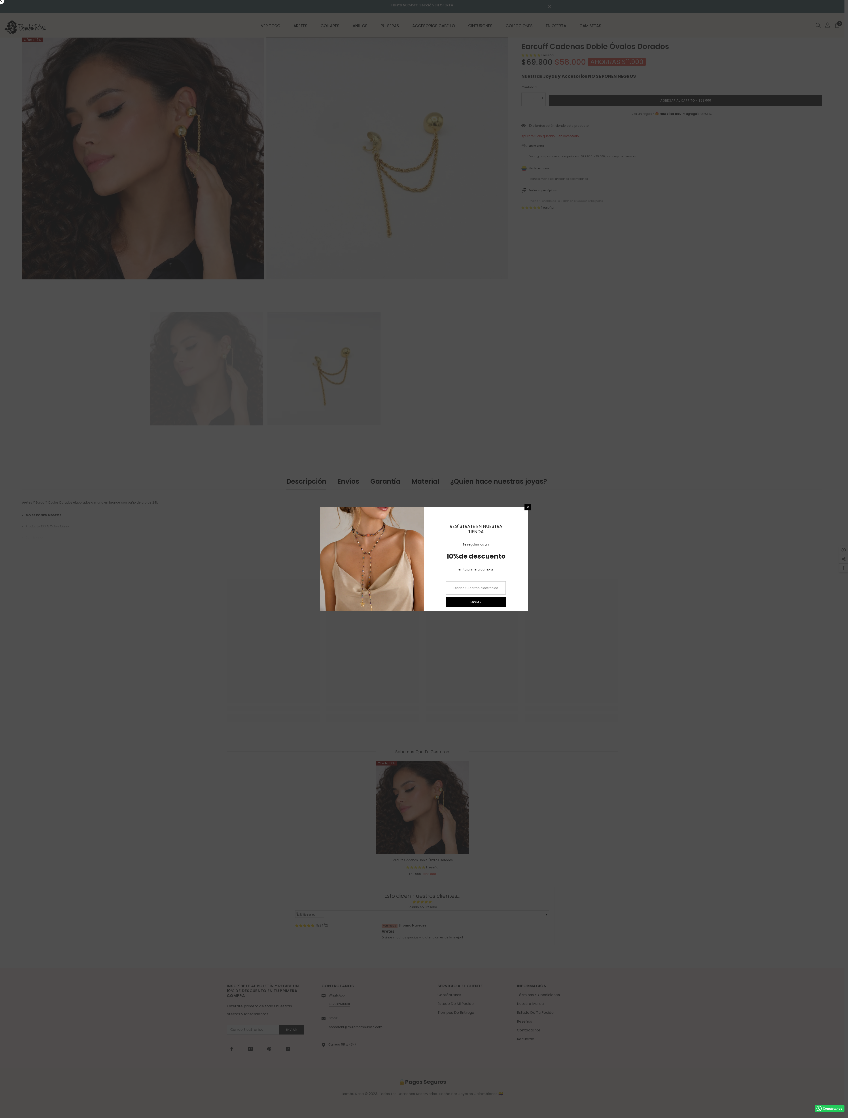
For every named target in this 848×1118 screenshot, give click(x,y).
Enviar (475, 602)
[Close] (527, 507)
